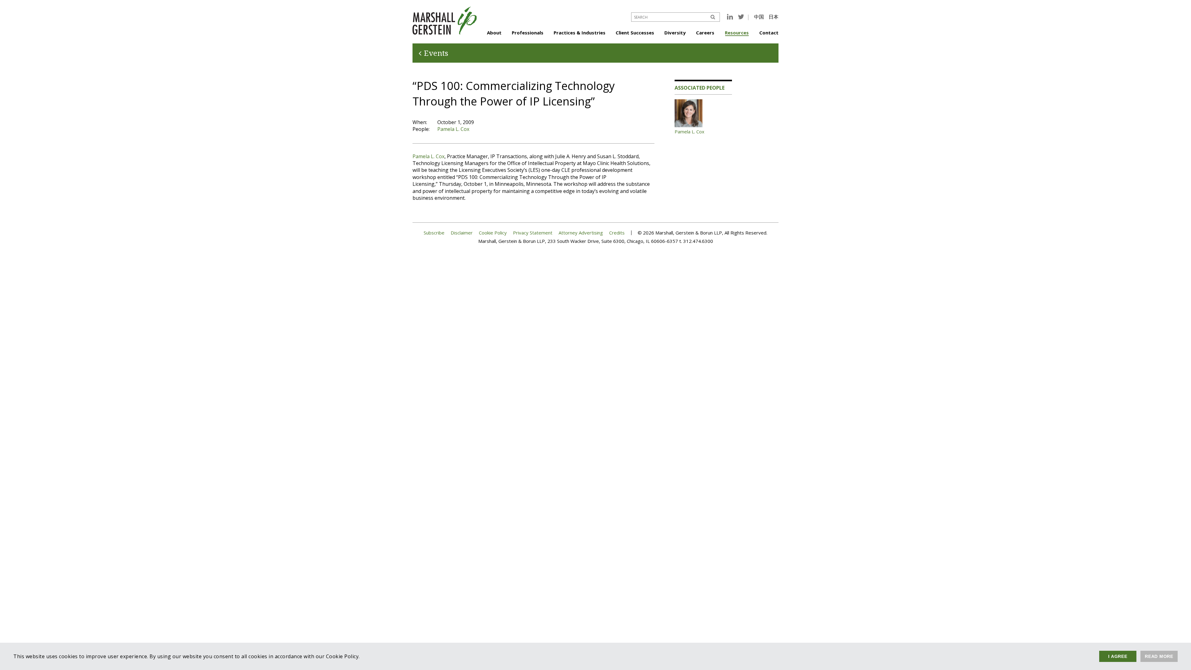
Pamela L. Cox (453, 129)
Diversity (675, 32)
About (494, 32)
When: (420, 122)
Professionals (527, 32)
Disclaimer (462, 232)
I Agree (1117, 656)
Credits (617, 232)
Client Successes (635, 32)
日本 (773, 16)
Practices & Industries (579, 32)
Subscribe (434, 232)
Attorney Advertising (581, 232)
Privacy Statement (532, 232)
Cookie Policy (493, 232)
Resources (737, 32)
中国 (759, 16)
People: (421, 129)
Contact (768, 32)
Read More (1159, 656)
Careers (705, 32)
